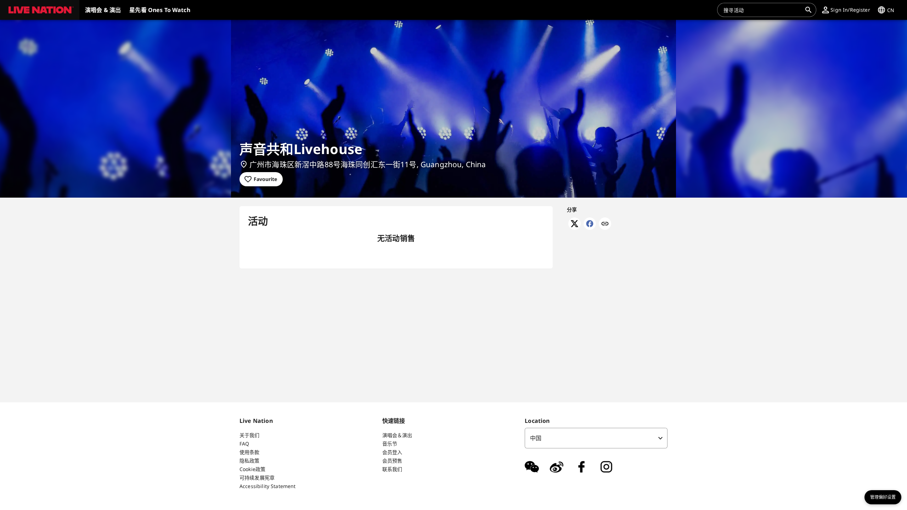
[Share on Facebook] (590, 228)
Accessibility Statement (267, 486)
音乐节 (389, 443)
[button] (39, 10)
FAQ (244, 443)
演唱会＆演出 (397, 435)
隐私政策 (250, 460)
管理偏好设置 (883, 497)
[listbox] (596, 438)
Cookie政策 (252, 469)
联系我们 (392, 469)
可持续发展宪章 (257, 477)
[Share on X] (574, 228)
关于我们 (250, 435)
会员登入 (392, 452)
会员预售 (392, 460)
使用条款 (250, 452)
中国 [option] (535, 438)
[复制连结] (605, 224)
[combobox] (762, 9)
